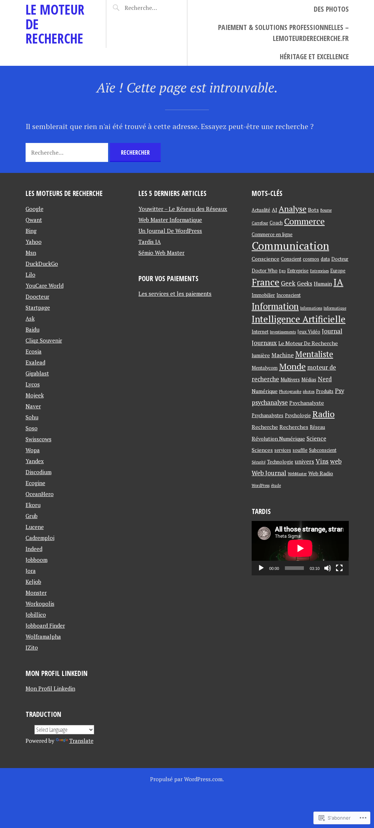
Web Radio (320, 473)
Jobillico (36, 614)
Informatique (335, 308)
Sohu (32, 417)
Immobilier (263, 295)
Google (34, 208)
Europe (338, 271)
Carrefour (260, 223)
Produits (324, 391)
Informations (311, 308)
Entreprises (319, 270)
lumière (261, 355)
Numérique (265, 390)
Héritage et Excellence (314, 56)
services (282, 450)
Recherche (265, 426)
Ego (282, 270)
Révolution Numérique (278, 438)
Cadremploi (40, 537)
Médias (308, 380)
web (335, 461)
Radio (323, 414)
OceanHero (40, 494)
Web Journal (269, 473)
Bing (31, 230)
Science (316, 438)
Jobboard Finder (45, 625)
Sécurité (259, 462)
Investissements (283, 331)
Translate (81, 740)
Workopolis (40, 603)
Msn (31, 252)
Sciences (262, 449)
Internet (260, 332)
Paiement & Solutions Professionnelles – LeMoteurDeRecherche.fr (283, 32)
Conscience (265, 258)
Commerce (304, 221)
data (325, 259)
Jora (31, 570)
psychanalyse (270, 402)
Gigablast (37, 373)
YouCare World (45, 285)
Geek (288, 283)
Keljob (33, 581)
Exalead (35, 362)
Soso (32, 428)
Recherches (293, 426)
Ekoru (33, 504)
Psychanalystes (267, 415)
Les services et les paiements (174, 293)
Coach (276, 223)
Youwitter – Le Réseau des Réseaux (182, 208)
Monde (292, 366)
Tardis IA (149, 241)
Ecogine (35, 483)
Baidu (32, 329)
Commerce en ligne (272, 234)
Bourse (326, 210)
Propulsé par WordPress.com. (187, 779)
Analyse (292, 208)
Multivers (290, 380)
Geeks (304, 283)
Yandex (35, 461)
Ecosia (34, 351)
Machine (282, 355)
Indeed (34, 548)
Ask (30, 318)
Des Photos (331, 9)
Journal (332, 331)
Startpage (38, 307)
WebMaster (297, 473)
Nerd (325, 379)
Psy (339, 391)
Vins (322, 461)
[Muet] (327, 568)
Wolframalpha (43, 636)
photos (308, 391)
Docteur (339, 259)
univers (304, 461)
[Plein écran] (339, 568)
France (265, 282)
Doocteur (37, 296)
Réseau (317, 427)
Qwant (34, 219)
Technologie (280, 462)
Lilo (30, 274)
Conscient (291, 259)
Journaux (264, 343)
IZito (32, 647)
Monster (36, 592)
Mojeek (35, 395)
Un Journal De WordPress (170, 230)
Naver (33, 406)
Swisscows (38, 439)
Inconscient (288, 295)
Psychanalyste (306, 402)
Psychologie (298, 415)
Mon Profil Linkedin (50, 688)
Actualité (261, 210)
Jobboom (36, 559)
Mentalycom (265, 368)
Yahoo (34, 241)
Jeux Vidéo (308, 332)
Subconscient (322, 450)
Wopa (33, 450)
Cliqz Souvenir (44, 340)
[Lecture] (261, 568)
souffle (300, 450)
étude (276, 485)
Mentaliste (314, 354)
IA (338, 282)
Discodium (38, 472)
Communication (290, 246)
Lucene (35, 526)
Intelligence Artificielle (299, 319)
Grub (32, 515)
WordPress (261, 485)
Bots (313, 209)
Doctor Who (265, 271)
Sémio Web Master (161, 252)
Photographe (290, 391)
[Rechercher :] (149, 7)
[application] (300, 548)
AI (274, 209)
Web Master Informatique (170, 219)
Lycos (33, 384)
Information (275, 306)
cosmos (311, 259)
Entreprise (298, 271)
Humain (323, 283)
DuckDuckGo (42, 263)
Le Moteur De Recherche (308, 343)
